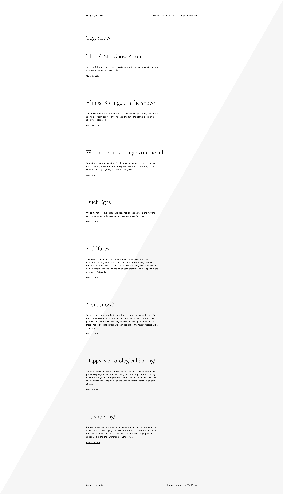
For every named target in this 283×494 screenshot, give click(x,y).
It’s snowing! (100, 416)
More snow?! (101, 304)
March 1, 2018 (92, 390)
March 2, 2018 (92, 334)
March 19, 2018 (92, 76)
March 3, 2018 (92, 222)
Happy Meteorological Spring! (120, 360)
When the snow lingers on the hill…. (128, 152)
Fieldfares (97, 248)
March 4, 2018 (92, 175)
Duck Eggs (98, 202)
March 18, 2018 (92, 125)
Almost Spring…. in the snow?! (121, 103)
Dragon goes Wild (94, 15)
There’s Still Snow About (114, 56)
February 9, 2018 (93, 442)
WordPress (192, 485)
